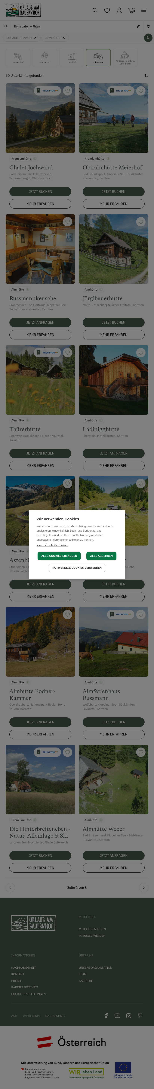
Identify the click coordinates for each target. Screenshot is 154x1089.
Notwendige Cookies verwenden (77, 567)
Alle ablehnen (101, 556)
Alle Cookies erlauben (59, 556)
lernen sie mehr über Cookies (52, 545)
